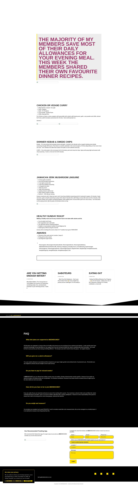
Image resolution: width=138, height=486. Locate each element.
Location (73, 445)
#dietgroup (65, 246)
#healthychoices (72, 246)
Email (87, 434)
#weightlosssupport (63, 250)
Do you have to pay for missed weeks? (39, 370)
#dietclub (59, 246)
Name (73, 434)
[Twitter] (107, 474)
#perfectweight (89, 246)
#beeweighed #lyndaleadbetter (54, 244)
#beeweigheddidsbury (79, 244)
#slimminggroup (43, 248)
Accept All (28, 480)
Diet (69, 250)
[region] (18, 476)
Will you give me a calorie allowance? (39, 356)
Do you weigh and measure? (35, 403)
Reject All (18, 480)
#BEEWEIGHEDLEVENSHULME (47, 246)
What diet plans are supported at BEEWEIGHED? (42, 339)
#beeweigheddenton (68, 244)
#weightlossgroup (43, 250)
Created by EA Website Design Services (75, 483)
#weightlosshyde (53, 250)
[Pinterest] (113, 474)
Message (73, 450)
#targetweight (83, 248)
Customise (9, 480)
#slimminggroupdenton (54, 248)
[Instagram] (101, 474)
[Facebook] (95, 474)
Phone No (103, 434)
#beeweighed (42, 244)
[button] (69, 340)
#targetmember (75, 248)
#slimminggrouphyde (65, 248)
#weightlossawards (92, 248)
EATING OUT (95, 273)
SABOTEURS (64, 273)
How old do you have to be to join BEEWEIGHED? (43, 387)
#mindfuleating (81, 246)
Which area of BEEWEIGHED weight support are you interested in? (88, 440)
